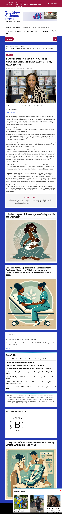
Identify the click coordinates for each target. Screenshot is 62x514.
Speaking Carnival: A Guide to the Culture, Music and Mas (20, 362)
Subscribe (23, 1)
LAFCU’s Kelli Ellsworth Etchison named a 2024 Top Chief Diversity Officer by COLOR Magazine (29, 368)
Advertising (30, 1)
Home (36, 1)
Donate (18, 1)
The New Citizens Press (12, 15)
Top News (9, 54)
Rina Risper (10, 68)
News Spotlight (20, 2)
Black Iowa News (10, 112)
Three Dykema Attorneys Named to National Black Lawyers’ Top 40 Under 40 (25, 365)
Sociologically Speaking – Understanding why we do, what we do (27, 33)
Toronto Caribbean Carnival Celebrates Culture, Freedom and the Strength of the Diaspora (28, 359)
